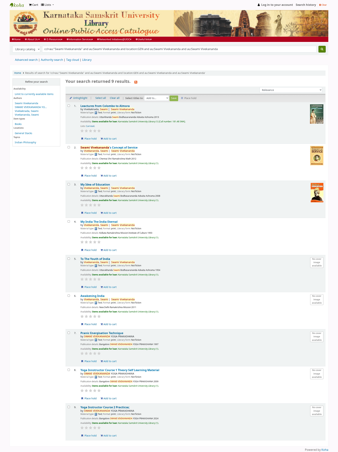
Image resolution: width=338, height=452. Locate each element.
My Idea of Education (95, 184)
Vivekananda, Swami (27, 115)
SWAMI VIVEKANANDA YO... (31, 107)
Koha (324, 450)
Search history (306, 5)
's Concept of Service (108, 147)
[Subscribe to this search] (136, 81)
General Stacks (23, 133)
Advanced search (26, 60)
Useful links (144, 39)
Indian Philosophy (25, 142)
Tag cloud (72, 60)
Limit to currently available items (34, 94)
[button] (33, 4)
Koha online (18, 4)
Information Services (80, 39)
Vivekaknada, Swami (27, 111)
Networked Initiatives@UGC (114, 39)
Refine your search (36, 82)
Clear (324, 5)
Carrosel (90, 126)
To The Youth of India (95, 259)
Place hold (90, 139)
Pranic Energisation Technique (101, 333)
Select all (100, 98)
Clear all (115, 98)
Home (17, 39)
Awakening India (92, 296)
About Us (32, 39)
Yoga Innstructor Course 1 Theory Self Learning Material (119, 370)
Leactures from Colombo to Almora (105, 106)
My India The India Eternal (99, 221)
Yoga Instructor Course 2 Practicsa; (105, 407)
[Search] (322, 49)
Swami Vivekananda (26, 103)
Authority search (52, 60)
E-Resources (53, 39)
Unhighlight (79, 98)
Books (18, 124)
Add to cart (110, 139)
